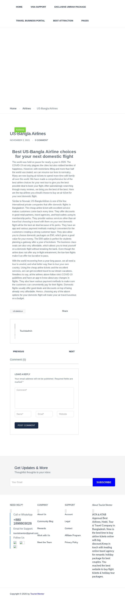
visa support (38, 7)
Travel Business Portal (30, 20)
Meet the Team (44, 542)
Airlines (27, 108)
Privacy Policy (71, 542)
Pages (85, 20)
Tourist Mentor (37, 594)
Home (19, 7)
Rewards (41, 528)
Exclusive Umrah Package (70, 7)
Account (69, 514)
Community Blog (45, 521)
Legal (67, 521)
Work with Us (43, 535)
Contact (68, 528)
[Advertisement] (62, 84)
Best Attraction (63, 20)
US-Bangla (18, 311)
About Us (41, 514)
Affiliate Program (73, 535)
